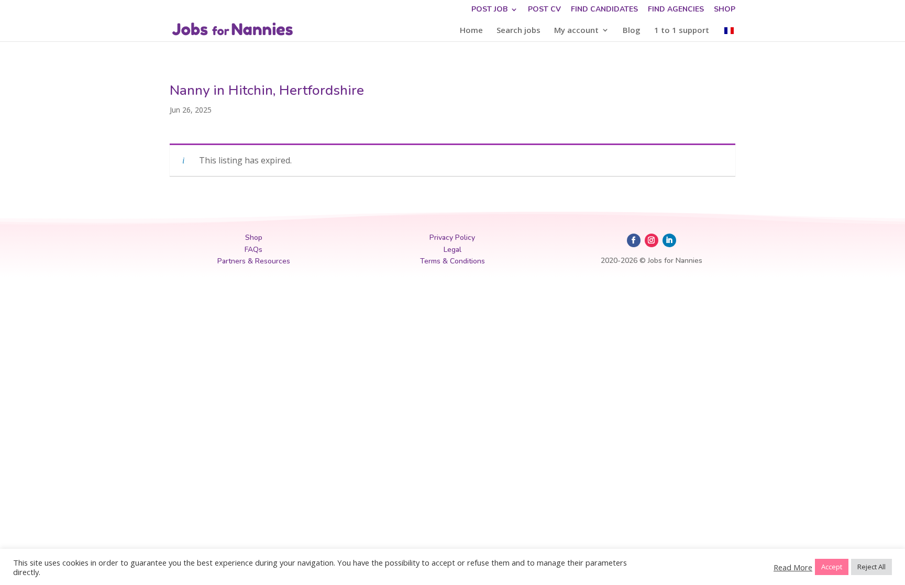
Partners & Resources (253, 261)
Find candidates (604, 10)
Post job (489, 10)
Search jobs (518, 30)
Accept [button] (831, 566)
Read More (793, 567)
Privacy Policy (452, 237)
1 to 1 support (681, 30)
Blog (632, 30)
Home (471, 30)
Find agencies (676, 10)
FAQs (253, 250)
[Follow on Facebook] (634, 240)
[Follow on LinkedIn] (669, 240)
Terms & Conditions (452, 261)
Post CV (544, 10)
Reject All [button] (871, 566)
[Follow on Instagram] (651, 240)
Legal (452, 250)
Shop (724, 10)
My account (576, 30)
